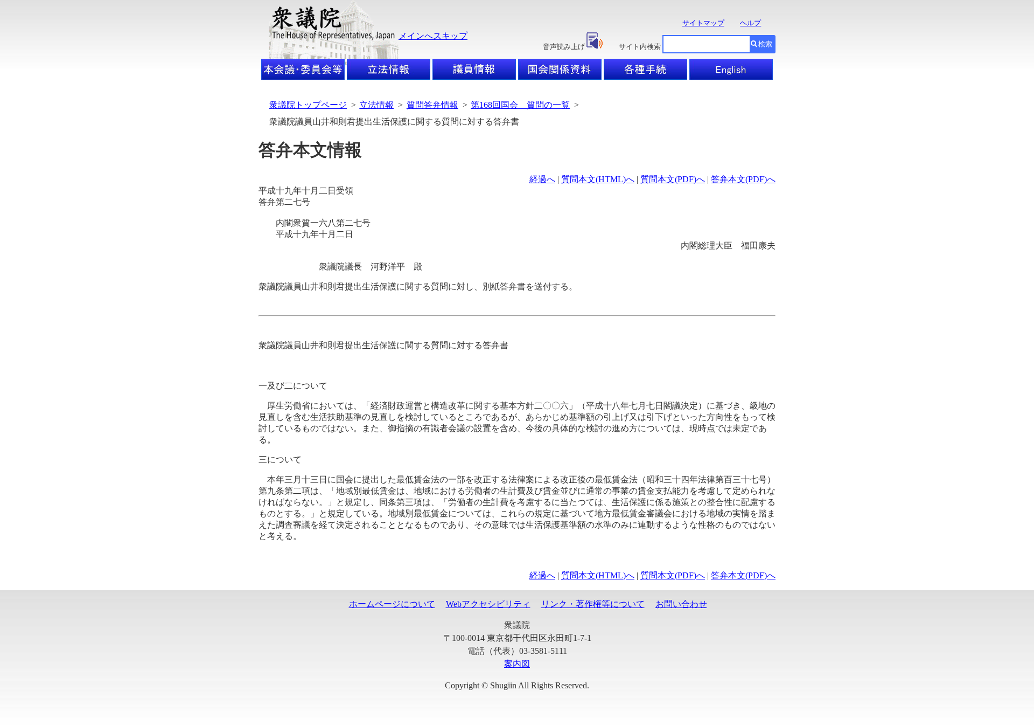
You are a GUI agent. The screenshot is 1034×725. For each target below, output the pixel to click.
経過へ (542, 179)
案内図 (517, 663)
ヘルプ (750, 23)
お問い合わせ (681, 604)
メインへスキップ (433, 35)
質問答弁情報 (432, 104)
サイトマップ (703, 23)
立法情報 (376, 104)
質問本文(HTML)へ (597, 179)
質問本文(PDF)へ (672, 179)
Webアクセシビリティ (488, 604)
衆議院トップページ (308, 104)
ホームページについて (392, 604)
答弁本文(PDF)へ (743, 179)
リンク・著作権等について (593, 604)
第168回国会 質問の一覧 (520, 104)
